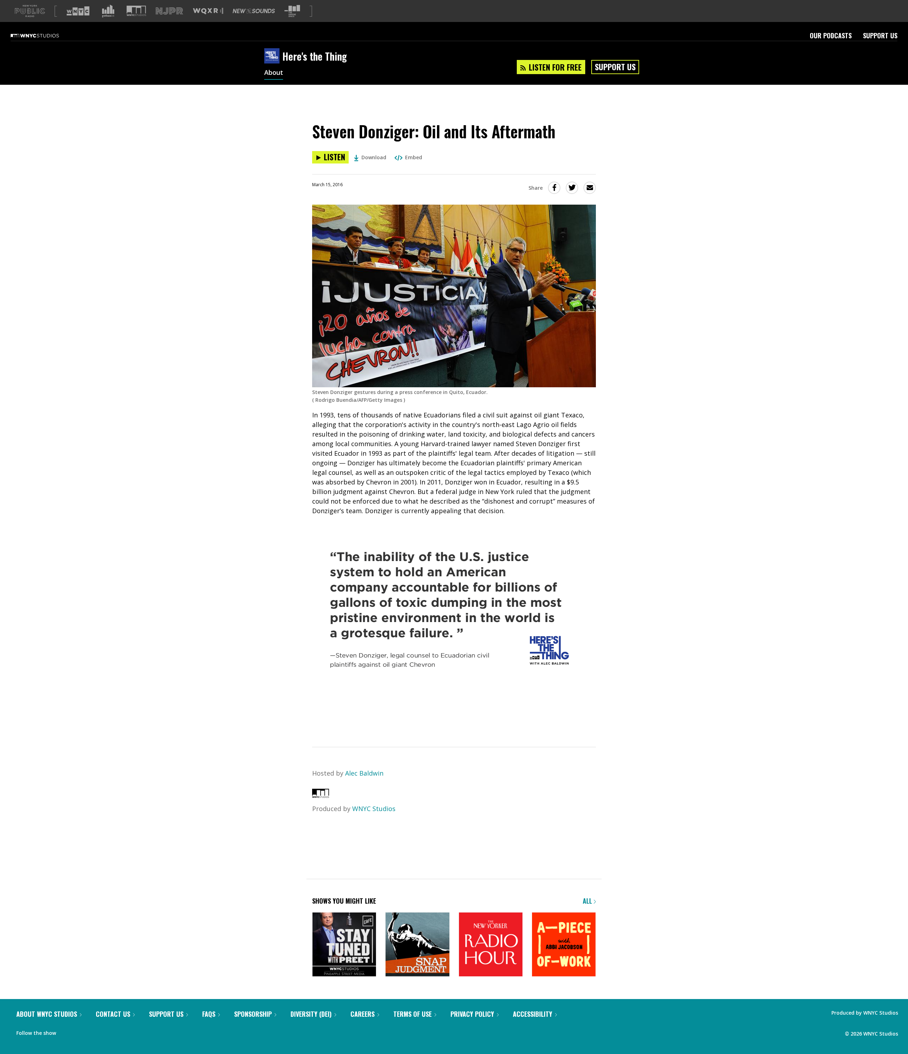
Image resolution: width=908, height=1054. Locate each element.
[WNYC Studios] (320, 795)
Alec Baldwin (364, 773)
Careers (362, 1014)
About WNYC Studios (46, 1014)
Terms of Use (412, 1014)
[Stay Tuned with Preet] (344, 945)
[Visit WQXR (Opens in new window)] (208, 11)
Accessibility (532, 1014)
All (588, 900)
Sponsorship (253, 1014)
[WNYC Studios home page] (44, 35)
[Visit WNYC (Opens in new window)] (78, 11)
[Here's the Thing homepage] (273, 56)
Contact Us (113, 1014)
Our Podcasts (831, 35)
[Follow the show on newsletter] (93, 1031)
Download (373, 157)
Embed (413, 157)
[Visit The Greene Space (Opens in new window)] (292, 11)
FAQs (208, 1014)
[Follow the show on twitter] (80, 1031)
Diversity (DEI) (311, 1014)
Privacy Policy (472, 1014)
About (273, 73)
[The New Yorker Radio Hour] (491, 945)
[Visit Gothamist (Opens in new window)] (108, 11)
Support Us (880, 35)
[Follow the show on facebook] (66, 1031)
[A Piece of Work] (564, 945)
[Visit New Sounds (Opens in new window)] (254, 11)
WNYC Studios (373, 808)
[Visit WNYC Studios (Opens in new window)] (136, 11)
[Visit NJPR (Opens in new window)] (169, 11)
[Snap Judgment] (417, 945)
